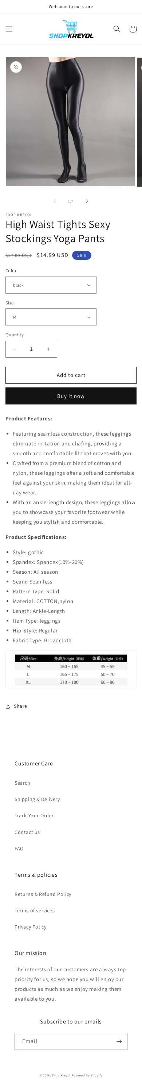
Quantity (14, 335)
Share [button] (20, 706)
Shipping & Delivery (37, 799)
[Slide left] (55, 201)
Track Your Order (34, 815)
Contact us (27, 832)
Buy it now (71, 396)
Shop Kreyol (61, 1075)
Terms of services (35, 910)
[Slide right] (87, 201)
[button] (9, 29)
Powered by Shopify (87, 1075)
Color (10, 270)
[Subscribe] (119, 1041)
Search (23, 783)
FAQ (19, 848)
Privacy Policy (30, 926)
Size (9, 303)
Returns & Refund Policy (43, 894)
